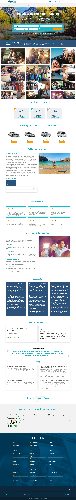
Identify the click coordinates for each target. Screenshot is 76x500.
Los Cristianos (34, 458)
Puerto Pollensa (17, 475)
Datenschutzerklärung (36, 498)
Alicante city (34, 442)
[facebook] (65, 494)
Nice (15, 467)
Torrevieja (16, 480)
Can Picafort (16, 450)
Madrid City (16, 461)
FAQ (69, 489)
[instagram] (68, 494)
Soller (50, 477)
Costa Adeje (33, 450)
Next (69, 420)
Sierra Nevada (34, 477)
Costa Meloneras (52, 450)
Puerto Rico (33, 475)
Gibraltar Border (52, 453)
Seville (15, 477)
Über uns (50, 489)
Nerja (50, 464)
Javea (32, 456)
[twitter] (67, 494)
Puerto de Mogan (34, 472)
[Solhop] (12, 1)
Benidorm (51, 445)
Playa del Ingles (34, 469)
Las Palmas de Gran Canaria (54, 456)
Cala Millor (33, 448)
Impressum (30, 498)
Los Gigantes (51, 458)
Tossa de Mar (34, 480)
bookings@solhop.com (11, 494)
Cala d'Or (16, 448)
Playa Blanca (34, 467)
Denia (32, 453)
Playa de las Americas (53, 467)
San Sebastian (52, 475)
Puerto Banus (51, 469)
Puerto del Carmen (53, 472)
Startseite (8, 489)
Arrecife (50, 442)
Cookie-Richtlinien (44, 498)
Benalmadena (34, 445)
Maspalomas (16, 464)
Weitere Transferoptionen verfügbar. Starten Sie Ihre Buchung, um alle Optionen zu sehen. (21, 195)
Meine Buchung (29, 489)
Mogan (32, 464)
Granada (16, 456)
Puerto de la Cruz (17, 472)
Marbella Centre (52, 461)
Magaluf (33, 461)
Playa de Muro (17, 469)
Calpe (50, 448)
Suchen (57, 29)
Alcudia (15, 442)
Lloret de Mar (16, 458)
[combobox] (26, 25)
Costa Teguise (17, 453)
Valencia (50, 480)
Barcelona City (17, 445)
